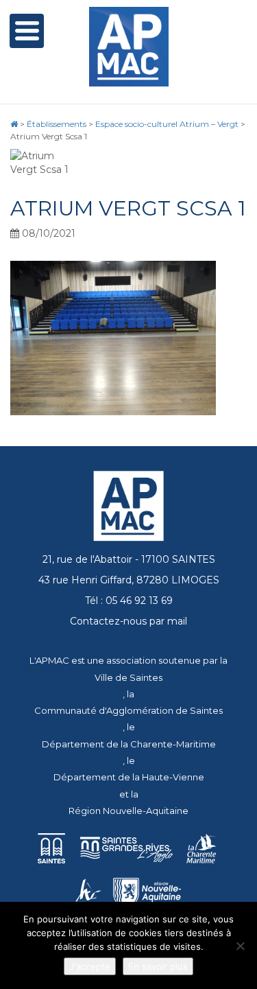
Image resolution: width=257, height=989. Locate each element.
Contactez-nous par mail (128, 621)
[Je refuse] (240, 946)
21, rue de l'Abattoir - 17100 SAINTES (128, 559)
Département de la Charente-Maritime (129, 744)
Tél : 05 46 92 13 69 (129, 600)
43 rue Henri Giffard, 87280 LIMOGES (128, 580)
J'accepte (89, 966)
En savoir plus (158, 966)
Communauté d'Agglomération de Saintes (128, 710)
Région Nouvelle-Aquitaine (128, 810)
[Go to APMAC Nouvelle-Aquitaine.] (14, 124)
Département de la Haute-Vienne (128, 777)
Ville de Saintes (128, 677)
